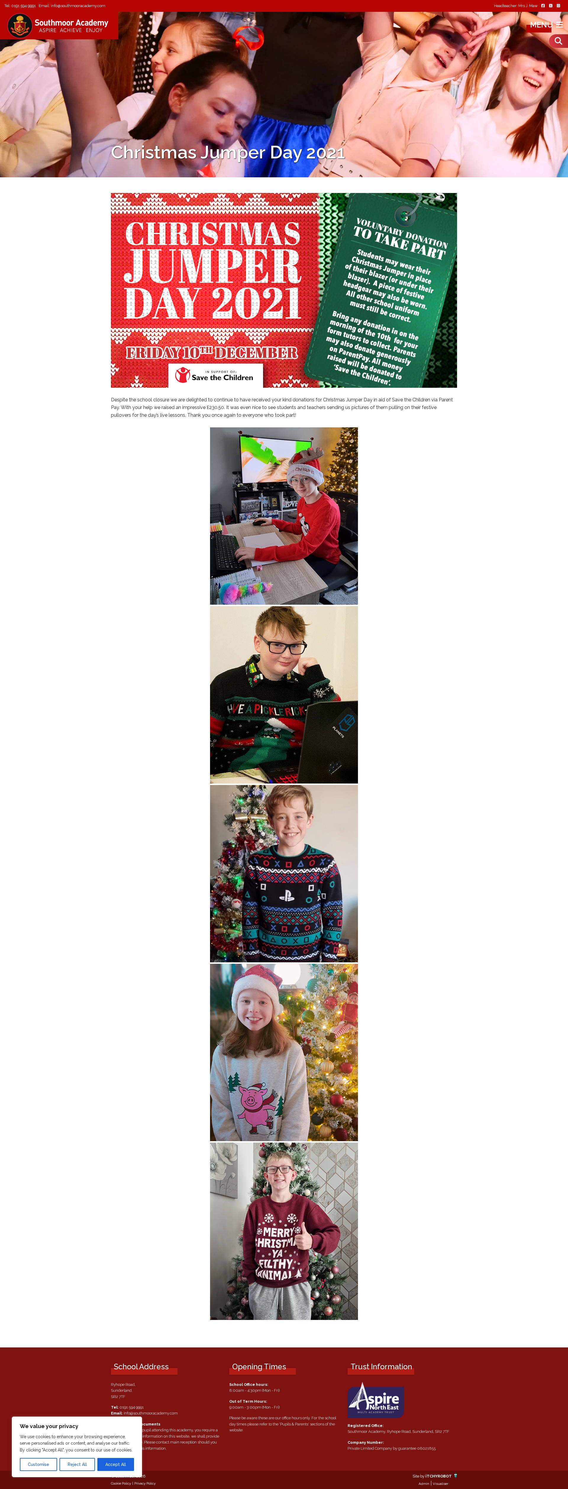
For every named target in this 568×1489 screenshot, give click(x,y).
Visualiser (440, 1484)
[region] (77, 1447)
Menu (542, 24)
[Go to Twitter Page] (550, 6)
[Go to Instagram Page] (558, 6)
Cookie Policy (121, 1483)
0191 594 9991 (23, 6)
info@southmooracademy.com (78, 6)
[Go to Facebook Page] (542, 6)
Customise (38, 1464)
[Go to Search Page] (558, 41)
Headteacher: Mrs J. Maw (516, 6)
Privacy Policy (145, 1483)
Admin (424, 1484)
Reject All (77, 1464)
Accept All (115, 1464)
